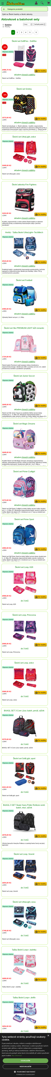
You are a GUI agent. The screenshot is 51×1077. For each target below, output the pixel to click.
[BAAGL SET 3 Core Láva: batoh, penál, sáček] (24, 736)
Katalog (8, 25)
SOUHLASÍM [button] (25, 1061)
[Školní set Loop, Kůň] (24, 593)
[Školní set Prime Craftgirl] (24, 497)
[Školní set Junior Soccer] (24, 401)
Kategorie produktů (15, 9)
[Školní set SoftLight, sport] (25, 785)
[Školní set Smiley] (24, 114)
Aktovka (38, 462)
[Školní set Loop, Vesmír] (24, 879)
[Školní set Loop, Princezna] (24, 639)
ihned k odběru (28, 75)
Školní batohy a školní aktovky (20, 14)
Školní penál (42, 129)
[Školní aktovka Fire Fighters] (24, 211)
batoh (10, 269)
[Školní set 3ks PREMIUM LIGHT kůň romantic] (24, 352)
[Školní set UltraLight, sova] (24, 928)
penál (10, 273)
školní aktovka (21, 128)
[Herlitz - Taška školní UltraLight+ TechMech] (24, 259)
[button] (25, 1072)
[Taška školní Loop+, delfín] (24, 1023)
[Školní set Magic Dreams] (24, 449)
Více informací (17, 1055)
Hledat (41, 3)
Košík (48, 3)
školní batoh (31, 222)
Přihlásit (36, 3)
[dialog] (25, 1055)
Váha (35, 271)
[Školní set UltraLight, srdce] (24, 163)
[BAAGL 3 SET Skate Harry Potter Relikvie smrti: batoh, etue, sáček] (24, 832)
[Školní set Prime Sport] (24, 545)
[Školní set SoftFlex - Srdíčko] (24, 67)
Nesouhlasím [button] (25, 1066)
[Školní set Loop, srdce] (24, 687)
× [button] (48, 1036)
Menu (3, 3)
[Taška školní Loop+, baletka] (24, 975)
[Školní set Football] (24, 306)
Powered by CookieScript (25, 1074)
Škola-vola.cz (15, 3)
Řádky (7, 27)
